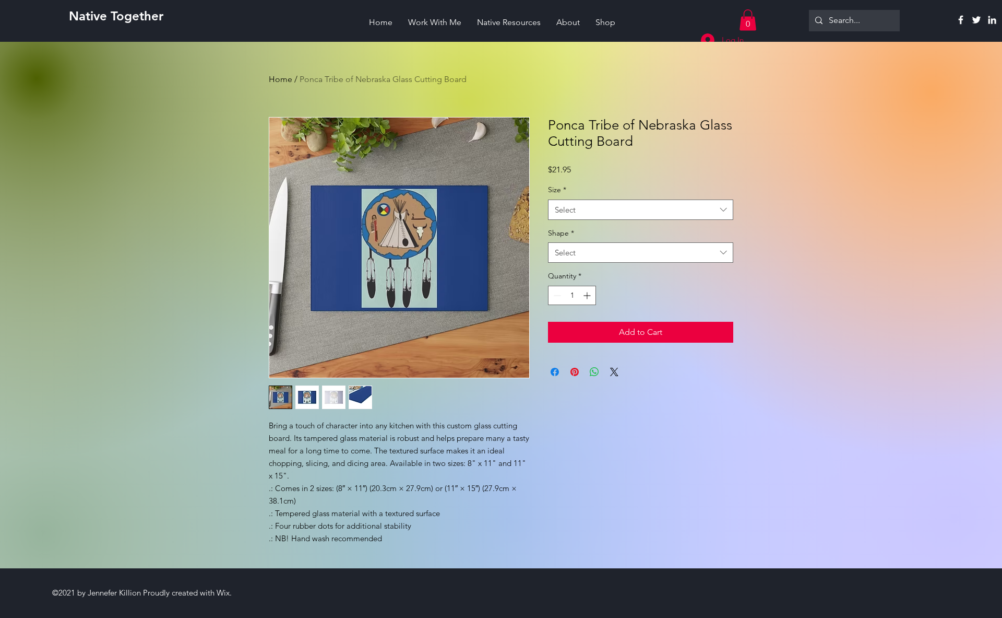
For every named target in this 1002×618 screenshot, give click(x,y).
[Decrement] (556, 295)
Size (557, 189)
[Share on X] (614, 372)
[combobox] (640, 210)
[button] (748, 20)
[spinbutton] (572, 295)
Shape (561, 233)
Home (280, 79)
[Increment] (587, 295)
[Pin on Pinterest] (574, 372)
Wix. (224, 593)
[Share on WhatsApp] (594, 372)
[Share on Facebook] (554, 372)
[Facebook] (961, 20)
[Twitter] (976, 20)
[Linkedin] (992, 20)
